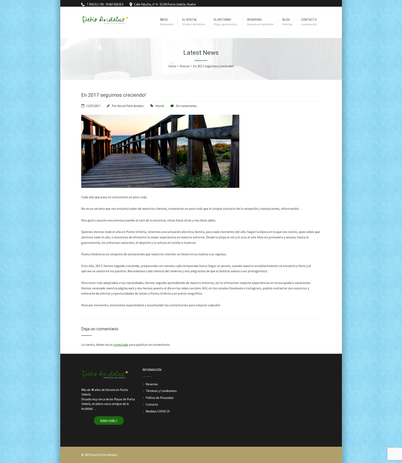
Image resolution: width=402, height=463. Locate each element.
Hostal (159, 106)
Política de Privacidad (159, 398)
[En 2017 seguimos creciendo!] (160, 186)
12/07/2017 (93, 106)
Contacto (152, 404)
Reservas (152, 384)
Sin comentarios (186, 106)
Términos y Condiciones (161, 391)
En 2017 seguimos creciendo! (113, 95)
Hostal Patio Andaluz (130, 106)
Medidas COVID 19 (157, 411)
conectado (120, 344)
